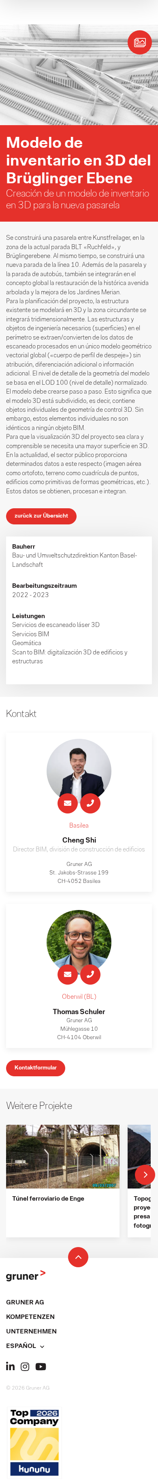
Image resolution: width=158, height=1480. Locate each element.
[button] (79, 1346)
